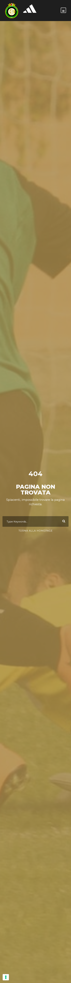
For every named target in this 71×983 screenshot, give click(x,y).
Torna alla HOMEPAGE (35, 530)
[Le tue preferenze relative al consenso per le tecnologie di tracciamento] (6, 977)
